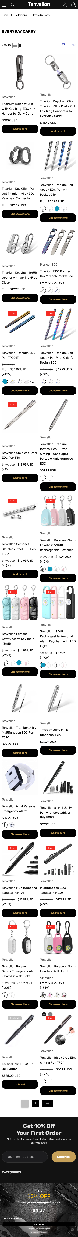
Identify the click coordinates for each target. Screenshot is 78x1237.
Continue (39, 1224)
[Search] (13, 4)
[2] (20, 45)
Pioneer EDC (49, 264)
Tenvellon (8, 97)
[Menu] (4, 4)
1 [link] (24, 1103)
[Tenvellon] (39, 5)
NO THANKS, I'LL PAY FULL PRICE (39, 1232)
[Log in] (64, 4)
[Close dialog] (76, 1185)
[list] (14, 45)
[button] (73, 4)
